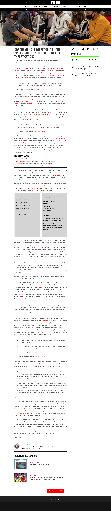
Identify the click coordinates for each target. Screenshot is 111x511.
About (50, 504)
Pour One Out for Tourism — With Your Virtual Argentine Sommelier (34, 163)
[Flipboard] (82, 49)
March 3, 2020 (40, 131)
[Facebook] (78, 49)
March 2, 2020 (41, 89)
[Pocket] (87, 49)
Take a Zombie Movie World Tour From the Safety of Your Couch (33, 165)
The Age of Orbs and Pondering (40, 464)
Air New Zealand (49, 112)
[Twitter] (73, 49)
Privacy (55, 504)
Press (60, 504)
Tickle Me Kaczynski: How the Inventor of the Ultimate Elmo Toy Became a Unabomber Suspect (47, 478)
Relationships (55, 6)
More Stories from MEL (55, 491)
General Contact (55, 507)
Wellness (79, 6)
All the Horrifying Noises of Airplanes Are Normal (30, 159)
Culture (27, 6)
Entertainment (36, 6)
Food (71, 6)
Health (45, 6)
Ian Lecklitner (32, 9)
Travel (27, 9)
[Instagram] (97, 49)
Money (64, 6)
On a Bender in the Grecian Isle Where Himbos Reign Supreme (35, 161)
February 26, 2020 (39, 356)
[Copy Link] (92, 49)
